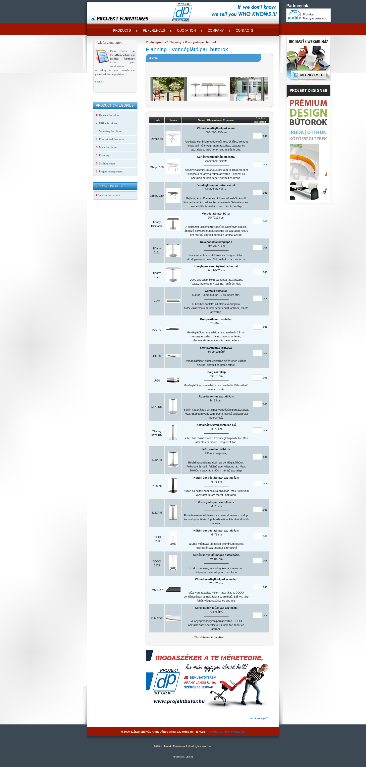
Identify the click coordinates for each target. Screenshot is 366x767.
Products (122, 30)
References (154, 30)
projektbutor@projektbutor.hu (225, 731)
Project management (109, 171)
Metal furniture (106, 147)
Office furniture (106, 123)
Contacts (244, 30)
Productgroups (156, 42)
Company (216, 30)
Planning (175, 42)
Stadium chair (105, 163)
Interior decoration (108, 195)
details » (100, 81)
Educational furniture (110, 139)
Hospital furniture (108, 114)
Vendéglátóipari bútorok (201, 42)
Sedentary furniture (109, 131)
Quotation (186, 30)
